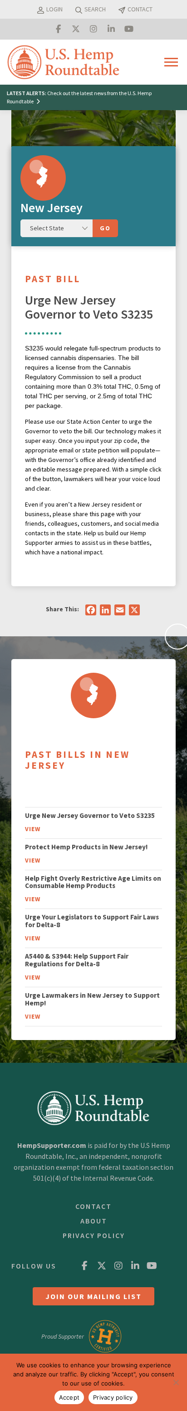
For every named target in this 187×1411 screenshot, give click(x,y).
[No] (175, 1382)
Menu (173, 62)
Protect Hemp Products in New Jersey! (86, 847)
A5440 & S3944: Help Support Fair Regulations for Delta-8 (76, 960)
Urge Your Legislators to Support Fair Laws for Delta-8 (92, 921)
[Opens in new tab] (58, 29)
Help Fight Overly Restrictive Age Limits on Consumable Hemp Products (93, 882)
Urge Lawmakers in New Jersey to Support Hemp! (92, 999)
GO (105, 228)
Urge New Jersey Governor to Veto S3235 (90, 815)
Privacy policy (113, 1397)
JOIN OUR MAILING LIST (93, 1296)
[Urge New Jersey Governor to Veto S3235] (93, 695)
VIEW (32, 829)
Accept (69, 1397)
